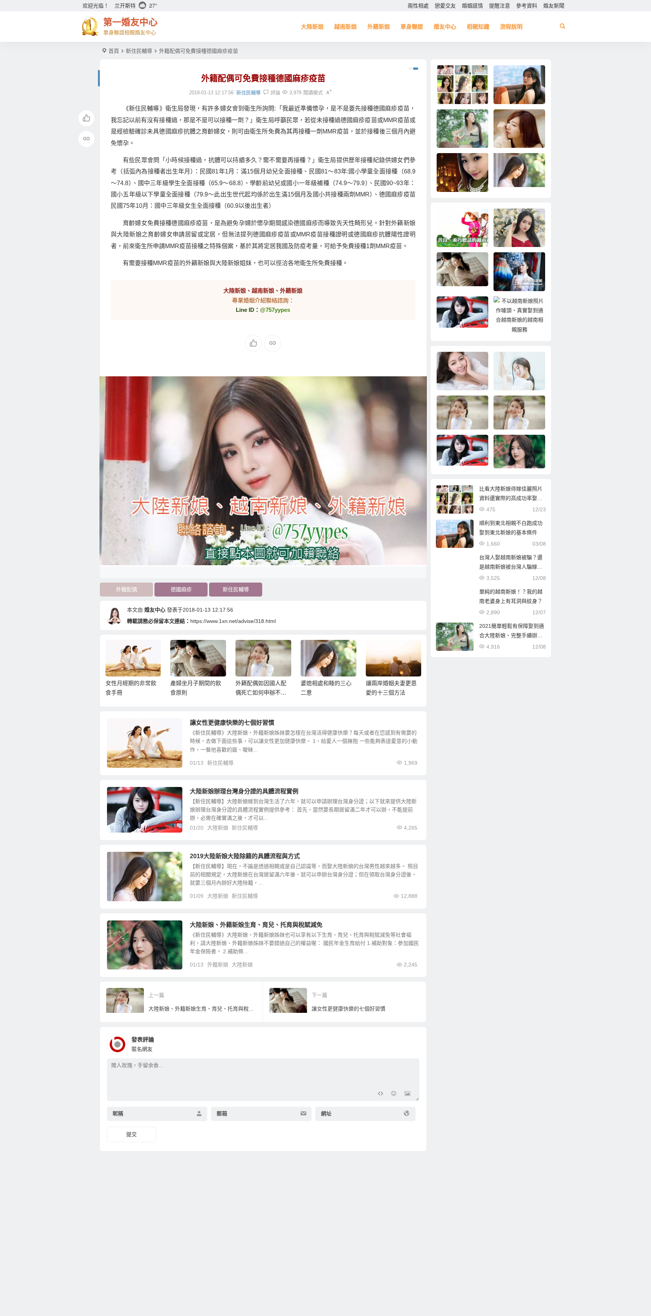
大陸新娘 (312, 26)
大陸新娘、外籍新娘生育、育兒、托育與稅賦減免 (256, 925)
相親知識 (478, 26)
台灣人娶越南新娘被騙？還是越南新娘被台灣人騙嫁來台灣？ (510, 566)
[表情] (394, 1094)
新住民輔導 (139, 51)
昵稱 (118, 1113)
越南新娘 (345, 26)
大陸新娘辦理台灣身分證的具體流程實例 (244, 791)
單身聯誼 (411, 26)
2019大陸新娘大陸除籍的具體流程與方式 (245, 856)
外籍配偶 (126, 589)
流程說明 (511, 26)
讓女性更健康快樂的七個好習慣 (232, 722)
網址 (326, 1113)
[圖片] (407, 1094)
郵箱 (222, 1113)
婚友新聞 (553, 6)
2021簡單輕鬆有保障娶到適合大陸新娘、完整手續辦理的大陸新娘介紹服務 (511, 635)
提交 (131, 1134)
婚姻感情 (472, 6)
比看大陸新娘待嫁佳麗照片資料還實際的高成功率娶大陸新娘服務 (510, 498)
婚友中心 (445, 26)
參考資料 (526, 6)
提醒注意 (499, 6)
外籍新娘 (378, 26)
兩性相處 (418, 6)
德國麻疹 (181, 589)
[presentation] (377, 652)
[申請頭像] (411, 1042)
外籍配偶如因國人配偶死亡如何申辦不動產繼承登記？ (260, 692)
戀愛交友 (445, 6)
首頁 (113, 51)
